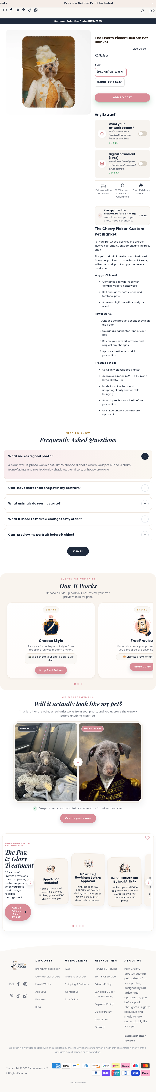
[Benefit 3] (79, 926)
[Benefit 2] (76, 926)
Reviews (40, 999)
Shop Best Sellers (51, 670)
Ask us (143, 215)
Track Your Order (75, 976)
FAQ (67, 969)
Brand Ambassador (47, 969)
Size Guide (139, 49)
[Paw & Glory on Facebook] (11, 10)
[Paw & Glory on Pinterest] (23, 10)
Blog (38, 1007)
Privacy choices (78, 1082)
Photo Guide (142, 666)
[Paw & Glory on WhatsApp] (36, 10)
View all (78, 551)
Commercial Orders (47, 976)
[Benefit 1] (73, 926)
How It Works (43, 984)
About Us (40, 992)
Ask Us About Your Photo (19, 912)
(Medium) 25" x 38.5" (110, 72)
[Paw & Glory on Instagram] (17, 10)
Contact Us (72, 992)
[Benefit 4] (83, 926)
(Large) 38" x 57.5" (109, 82)
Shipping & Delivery (77, 984)
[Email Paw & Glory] (5, 10)
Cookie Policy (103, 1012)
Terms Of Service (105, 976)
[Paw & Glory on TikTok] (29, 10)
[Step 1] (74, 684)
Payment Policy (104, 1004)
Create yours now (78, 818)
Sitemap (100, 1027)
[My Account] (142, 11)
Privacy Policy (103, 984)
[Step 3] (81, 684)
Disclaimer (101, 1019)
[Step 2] (78, 684)
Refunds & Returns (106, 969)
